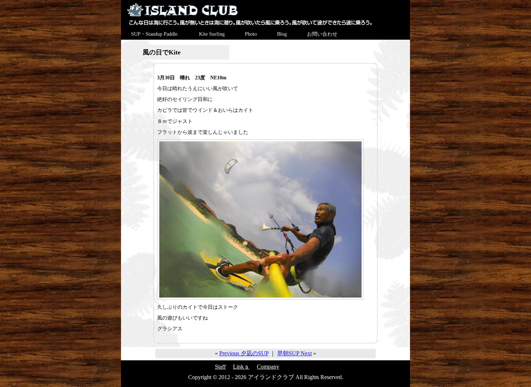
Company (268, 367)
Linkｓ (241, 367)
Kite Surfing (212, 34)
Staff (220, 367)
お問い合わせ (322, 34)
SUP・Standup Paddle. (155, 34)
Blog (282, 34)
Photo (251, 34)
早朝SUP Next (294, 353)
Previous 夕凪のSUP (243, 353)
